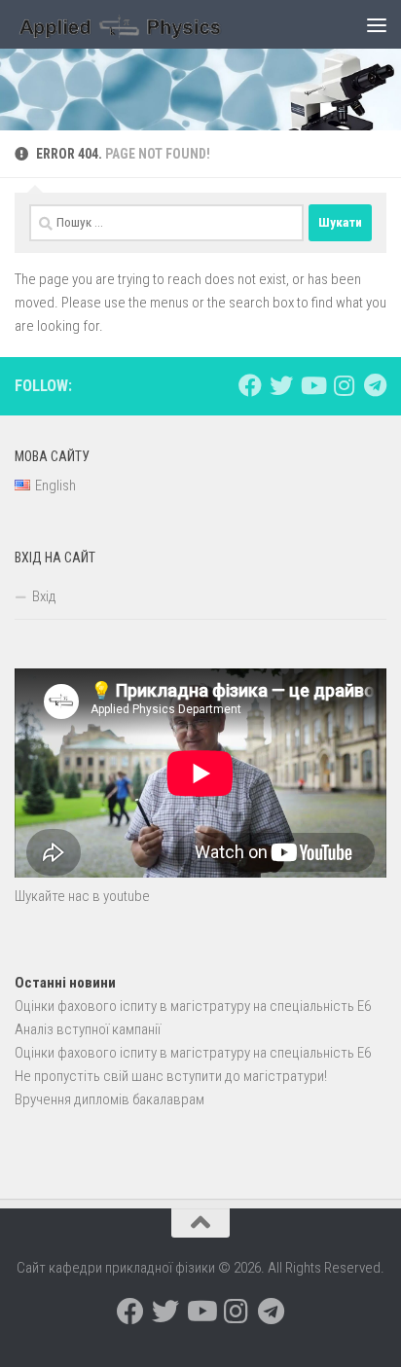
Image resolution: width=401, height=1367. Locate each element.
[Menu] (376, 24)
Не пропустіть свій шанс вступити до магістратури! (171, 1076)
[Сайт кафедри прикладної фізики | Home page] (157, 25)
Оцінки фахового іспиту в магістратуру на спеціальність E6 (193, 1006)
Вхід (44, 596)
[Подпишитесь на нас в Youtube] (312, 385)
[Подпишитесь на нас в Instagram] (343, 385)
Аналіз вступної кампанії (88, 1029)
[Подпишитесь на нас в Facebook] (250, 385)
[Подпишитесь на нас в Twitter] (281, 385)
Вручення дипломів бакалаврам (109, 1099)
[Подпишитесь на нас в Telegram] (374, 385)
